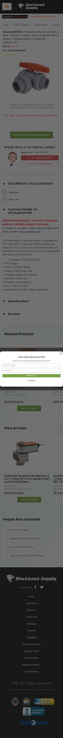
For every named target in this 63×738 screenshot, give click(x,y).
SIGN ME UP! (31, 375)
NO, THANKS (31, 380)
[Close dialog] (61, 353)
